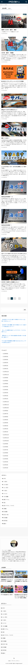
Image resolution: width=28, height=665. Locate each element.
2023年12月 (6, 434)
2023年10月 (6, 440)
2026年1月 (5, 368)
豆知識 (4, 508)
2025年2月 (5, 395)
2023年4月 (5, 458)
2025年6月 (5, 383)
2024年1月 (5, 431)
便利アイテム (6, 499)
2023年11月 (6, 437)
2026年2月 (5, 365)
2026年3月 (5, 362)
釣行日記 (5, 520)
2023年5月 (5, 455)
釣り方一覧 (5, 514)
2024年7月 (5, 413)
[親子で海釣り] (14, 2)
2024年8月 (5, 410)
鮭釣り (4, 523)
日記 (4, 502)
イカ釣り (5, 481)
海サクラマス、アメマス (8, 505)
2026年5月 (5, 356)
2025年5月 (5, 386)
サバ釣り (5, 490)
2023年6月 (5, 452)
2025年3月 (5, 392)
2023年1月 (5, 467)
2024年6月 (5, 416)
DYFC (4, 478)
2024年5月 (5, 419)
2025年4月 (5, 389)
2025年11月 (6, 374)
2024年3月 (5, 425)
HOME (9, 660)
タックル (5, 493)
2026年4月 (5, 359)
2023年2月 (5, 464)
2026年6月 (5, 353)
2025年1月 (5, 398)
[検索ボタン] (26, 2)
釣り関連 (5, 517)
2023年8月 (5, 446)
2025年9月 (5, 377)
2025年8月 (5, 380)
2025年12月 (6, 371)
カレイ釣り (5, 487)
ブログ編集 (5, 496)
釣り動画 (5, 511)
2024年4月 (5, 422)
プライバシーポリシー (15, 660)
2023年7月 (5, 449)
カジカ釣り (5, 484)
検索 (25, 309)
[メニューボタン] (2, 2)
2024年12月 (6, 401)
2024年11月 (6, 404)
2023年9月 (5, 443)
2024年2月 (5, 428)
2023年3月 (5, 461)
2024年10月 (6, 407)
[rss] (14, 658)
